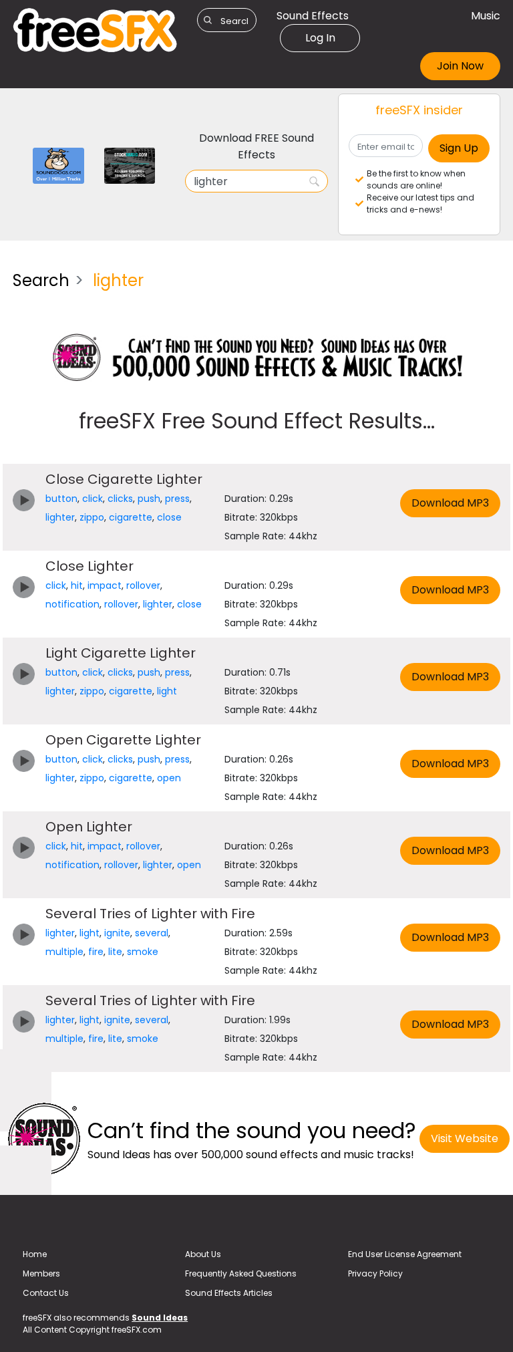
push (149, 498)
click (92, 498)
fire (96, 951)
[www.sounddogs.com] (58, 164)
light (167, 691)
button (61, 498)
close (169, 517)
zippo (91, 517)
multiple (64, 951)
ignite (117, 933)
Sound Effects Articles (229, 1293)
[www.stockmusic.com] (130, 164)
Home (35, 1254)
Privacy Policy (375, 1273)
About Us (203, 1254)
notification (72, 604)
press (177, 498)
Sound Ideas (160, 1317)
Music (485, 15)
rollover (143, 585)
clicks (120, 498)
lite (115, 951)
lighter (60, 517)
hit (77, 585)
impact (105, 585)
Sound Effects (313, 15)
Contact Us (46, 1293)
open (169, 778)
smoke (142, 951)
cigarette (130, 517)
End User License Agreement (405, 1254)
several (151, 933)
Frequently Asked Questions (241, 1273)
